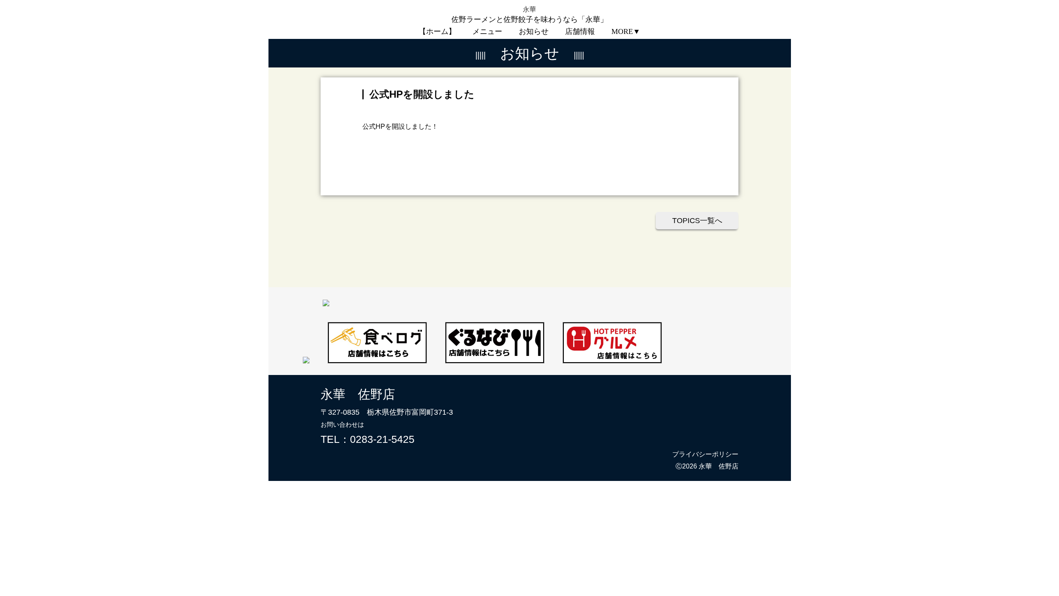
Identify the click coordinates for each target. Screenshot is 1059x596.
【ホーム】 (437, 31)
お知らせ (534, 31)
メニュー (487, 31)
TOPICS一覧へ (697, 220)
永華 (533, 9)
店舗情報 (580, 31)
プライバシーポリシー (705, 454)
